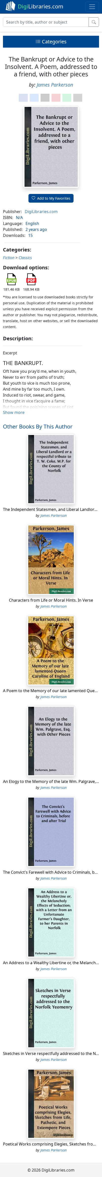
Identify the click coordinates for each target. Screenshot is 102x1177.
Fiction (8, 257)
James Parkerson (55, 84)
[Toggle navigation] (92, 7)
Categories (54, 41)
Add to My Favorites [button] (53, 198)
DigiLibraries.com (41, 211)
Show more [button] (14, 412)
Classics (25, 257)
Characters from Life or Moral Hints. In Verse (51, 600)
